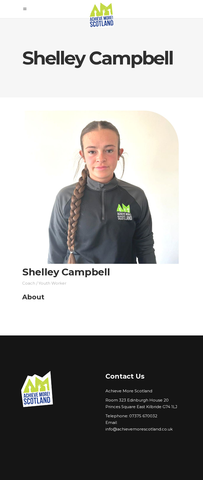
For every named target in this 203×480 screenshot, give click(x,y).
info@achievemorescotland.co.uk (139, 429)
